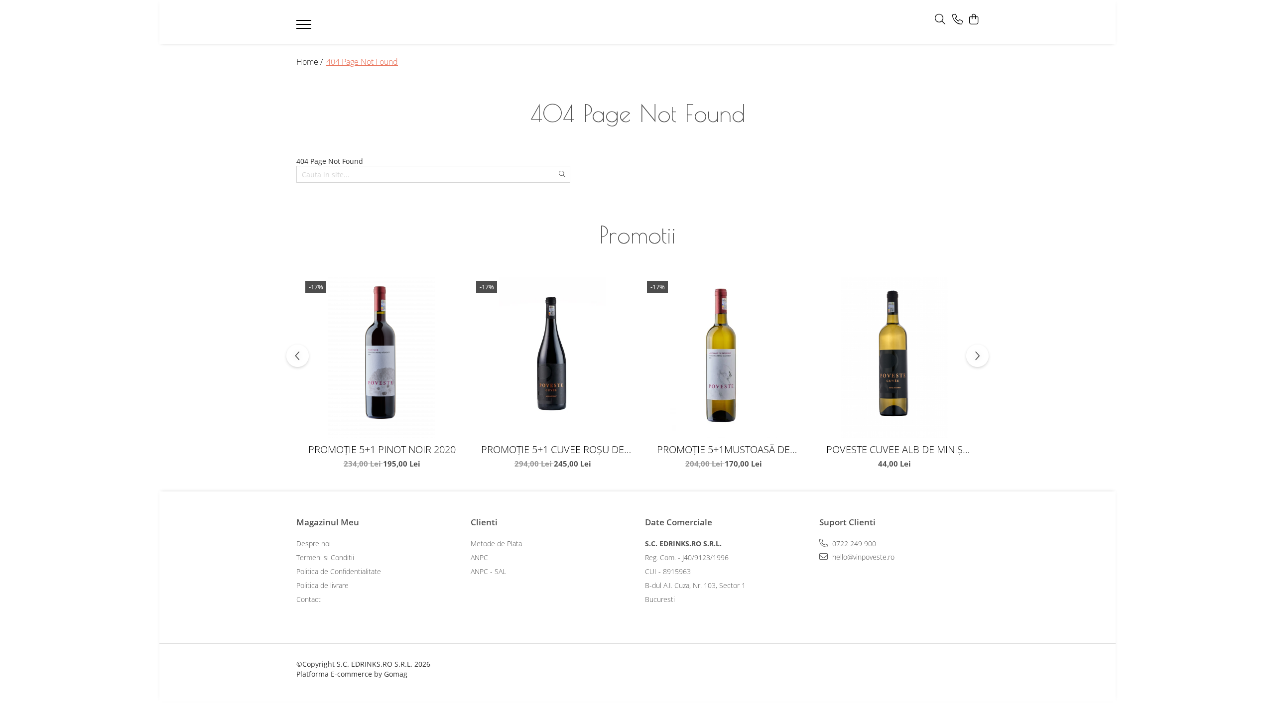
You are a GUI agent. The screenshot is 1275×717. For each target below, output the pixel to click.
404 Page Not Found (362, 61)
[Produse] (305, 27)
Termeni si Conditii (325, 557)
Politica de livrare (322, 585)
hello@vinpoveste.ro (862, 557)
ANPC (479, 557)
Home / (310, 61)
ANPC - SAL (488, 571)
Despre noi (313, 543)
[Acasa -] (622, 22)
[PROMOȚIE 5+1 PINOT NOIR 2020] (381, 357)
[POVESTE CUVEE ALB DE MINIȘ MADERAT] (894, 357)
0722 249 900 (853, 543)
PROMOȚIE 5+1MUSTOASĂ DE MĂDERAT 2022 (723, 449)
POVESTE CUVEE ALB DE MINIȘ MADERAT (894, 449)
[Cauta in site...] (940, 19)
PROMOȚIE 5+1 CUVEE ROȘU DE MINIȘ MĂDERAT (552, 449)
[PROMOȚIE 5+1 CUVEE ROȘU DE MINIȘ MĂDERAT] (552, 357)
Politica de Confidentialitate (338, 571)
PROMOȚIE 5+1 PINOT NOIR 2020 (382, 449)
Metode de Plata (496, 543)
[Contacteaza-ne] (957, 19)
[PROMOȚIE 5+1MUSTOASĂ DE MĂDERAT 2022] (723, 357)
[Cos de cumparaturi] (973, 19)
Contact (308, 599)
